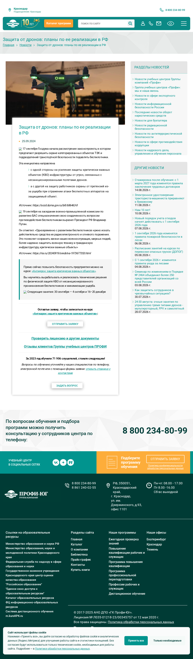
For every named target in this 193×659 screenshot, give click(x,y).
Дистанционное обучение (127, 593)
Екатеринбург (156, 539)
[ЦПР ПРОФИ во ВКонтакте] (56, 462)
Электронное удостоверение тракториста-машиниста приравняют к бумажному (159, 198)
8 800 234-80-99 (155, 430)
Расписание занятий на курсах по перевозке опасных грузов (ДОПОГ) (159, 250)
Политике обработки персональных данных (62, 648)
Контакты (78, 564)
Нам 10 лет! (142, 210)
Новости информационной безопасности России (153, 105)
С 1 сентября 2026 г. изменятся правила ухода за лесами (155, 261)
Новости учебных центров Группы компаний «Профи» (158, 80)
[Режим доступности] (170, 23)
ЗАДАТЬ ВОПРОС (67, 385)
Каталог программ (58, 23)
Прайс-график (81, 559)
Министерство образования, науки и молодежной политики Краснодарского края (33, 553)
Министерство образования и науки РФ (32, 543)
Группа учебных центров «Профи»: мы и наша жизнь (158, 89)
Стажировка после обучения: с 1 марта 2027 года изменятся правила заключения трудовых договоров (159, 183)
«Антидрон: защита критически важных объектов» (64, 271)
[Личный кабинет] (143, 23)
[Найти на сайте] (130, 23)
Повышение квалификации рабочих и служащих (127, 553)
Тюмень (152, 549)
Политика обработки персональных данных (141, 622)
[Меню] (183, 23)
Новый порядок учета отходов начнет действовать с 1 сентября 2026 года (157, 222)
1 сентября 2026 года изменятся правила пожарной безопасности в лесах (158, 237)
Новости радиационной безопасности (151, 127)
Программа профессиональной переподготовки (122, 575)
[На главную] (13, 23)
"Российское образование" (24, 584)
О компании (79, 549)
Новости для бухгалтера (151, 120)
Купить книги (80, 570)
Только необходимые (167, 640)
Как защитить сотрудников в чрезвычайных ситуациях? (154, 291)
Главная (8, 45)
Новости (25, 45)
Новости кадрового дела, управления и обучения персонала (158, 152)
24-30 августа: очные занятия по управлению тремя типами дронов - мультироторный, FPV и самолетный (159, 305)
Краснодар (154, 544)
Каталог (76, 544)
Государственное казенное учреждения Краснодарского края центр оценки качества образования (32, 575)
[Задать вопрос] (158, 23)
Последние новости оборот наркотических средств (153, 114)
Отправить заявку (65, 323)
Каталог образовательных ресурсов (30, 598)
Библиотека (79, 554)
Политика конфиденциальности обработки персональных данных (165, 467)
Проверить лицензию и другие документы (65, 338)
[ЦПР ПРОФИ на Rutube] (70, 462)
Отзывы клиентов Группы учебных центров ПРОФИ (65, 346)
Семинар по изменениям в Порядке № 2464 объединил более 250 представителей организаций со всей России (159, 277)
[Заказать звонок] (151, 23)
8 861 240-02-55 (84, 487)
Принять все (136, 640)
